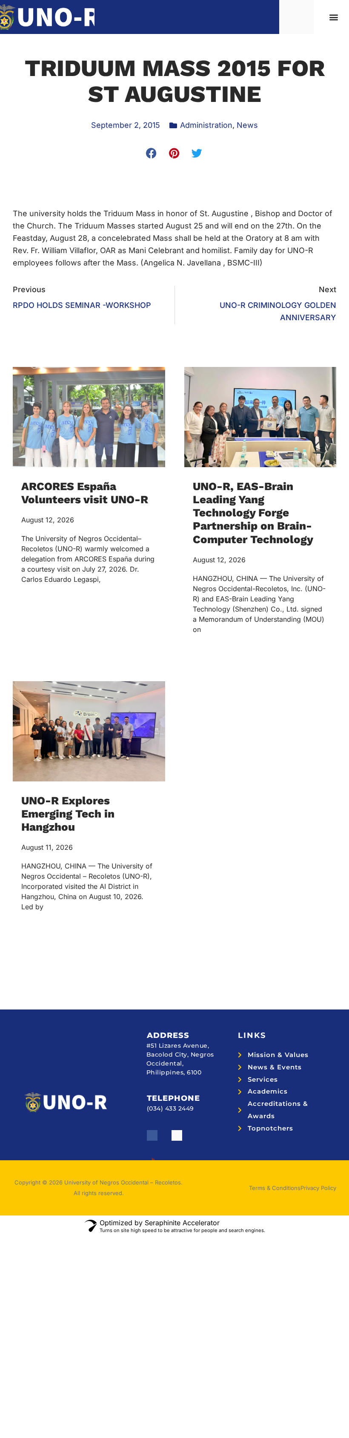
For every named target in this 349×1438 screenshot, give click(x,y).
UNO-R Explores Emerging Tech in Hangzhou (67, 813)
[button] (333, 17)
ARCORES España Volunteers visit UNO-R (84, 493)
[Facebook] (152, 1135)
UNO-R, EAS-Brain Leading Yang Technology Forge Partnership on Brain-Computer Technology (253, 513)
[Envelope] (177, 1135)
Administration (206, 125)
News (247, 125)
